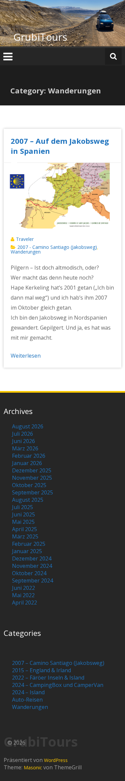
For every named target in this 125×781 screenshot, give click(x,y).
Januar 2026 (27, 463)
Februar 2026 (28, 455)
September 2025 (32, 492)
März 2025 (25, 536)
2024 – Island (28, 692)
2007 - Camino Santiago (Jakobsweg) (57, 247)
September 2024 (32, 580)
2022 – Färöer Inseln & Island (48, 677)
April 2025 (24, 529)
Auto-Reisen (27, 699)
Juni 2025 (23, 514)
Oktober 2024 (29, 573)
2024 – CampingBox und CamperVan (57, 685)
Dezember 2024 (31, 558)
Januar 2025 (27, 551)
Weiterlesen (26, 355)
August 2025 (27, 499)
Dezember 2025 (31, 470)
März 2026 (25, 448)
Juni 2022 (23, 588)
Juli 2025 (22, 507)
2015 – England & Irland (41, 670)
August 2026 (27, 426)
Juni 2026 (23, 441)
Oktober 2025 (29, 485)
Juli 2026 (22, 433)
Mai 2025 (23, 521)
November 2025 (32, 477)
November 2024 (32, 565)
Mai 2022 (23, 595)
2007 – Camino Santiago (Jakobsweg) (58, 663)
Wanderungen (26, 252)
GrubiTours (40, 37)
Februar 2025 (28, 543)
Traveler (25, 239)
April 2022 (24, 602)
